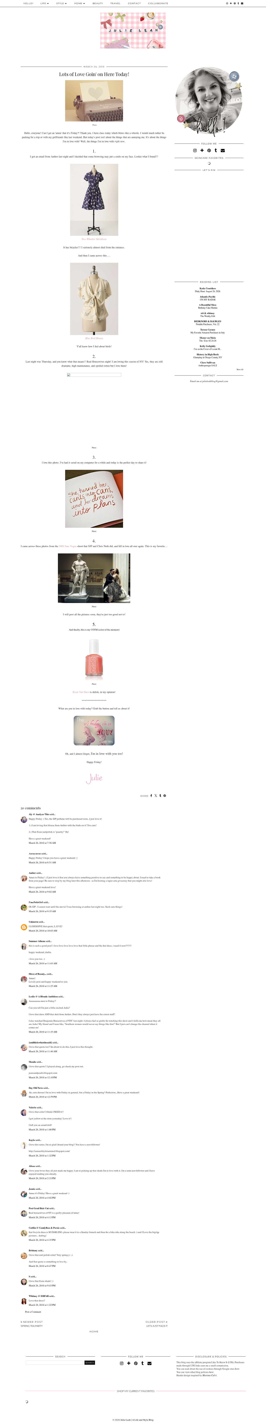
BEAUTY (98, 3)
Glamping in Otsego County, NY (207, 357)
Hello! (28, 3)
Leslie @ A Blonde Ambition (43, 996)
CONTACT (134, 3)
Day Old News (36, 1087)
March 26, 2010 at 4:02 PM (42, 1197)
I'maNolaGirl (36, 902)
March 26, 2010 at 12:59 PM (43, 1096)
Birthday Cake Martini (207, 307)
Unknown (33, 921)
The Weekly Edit (207, 316)
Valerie (32, 1107)
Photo (94, 531)
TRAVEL (115, 3)
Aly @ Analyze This (39, 814)
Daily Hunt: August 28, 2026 (207, 291)
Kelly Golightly (208, 346)
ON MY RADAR (208, 299)
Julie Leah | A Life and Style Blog (137, 1419)
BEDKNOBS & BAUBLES (207, 321)
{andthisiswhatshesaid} (40, 1042)
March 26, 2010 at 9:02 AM (42, 891)
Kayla (32, 1140)
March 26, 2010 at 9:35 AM (42, 911)
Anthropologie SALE (207, 365)
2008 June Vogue (68, 546)
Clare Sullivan (207, 362)
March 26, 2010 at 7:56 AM (42, 842)
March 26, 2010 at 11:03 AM (43, 963)
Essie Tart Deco (81, 692)
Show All (240, 369)
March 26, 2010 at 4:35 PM (42, 1239)
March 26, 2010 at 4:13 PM (42, 1217)
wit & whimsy (208, 313)
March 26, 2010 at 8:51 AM (42, 862)
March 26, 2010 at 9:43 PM (42, 1285)
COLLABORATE (158, 3)
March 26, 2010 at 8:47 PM (42, 1266)
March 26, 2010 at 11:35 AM (43, 1031)
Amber (32, 872)
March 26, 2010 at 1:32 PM (42, 1155)
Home (94, 1331)
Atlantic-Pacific (208, 296)
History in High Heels (208, 354)
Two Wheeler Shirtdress (94, 239)
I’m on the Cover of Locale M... (207, 348)
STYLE (60, 3)
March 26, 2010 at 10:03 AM (43, 930)
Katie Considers (208, 288)
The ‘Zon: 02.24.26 (207, 340)
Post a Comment (33, 1311)
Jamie (32, 1188)
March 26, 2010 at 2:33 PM (42, 1178)
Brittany (33, 1250)
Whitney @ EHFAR (39, 1296)
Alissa (32, 1166)
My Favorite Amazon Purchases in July (208, 332)
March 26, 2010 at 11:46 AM (43, 1051)
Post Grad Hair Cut (39, 1208)
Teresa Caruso (207, 329)
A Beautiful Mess (207, 304)
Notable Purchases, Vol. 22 (207, 324)
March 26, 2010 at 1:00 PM (42, 1129)
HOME (78, 3)
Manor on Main (208, 337)
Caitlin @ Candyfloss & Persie (44, 1227)
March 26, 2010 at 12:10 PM (43, 1077)
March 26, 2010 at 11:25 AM (43, 986)
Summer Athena (37, 941)
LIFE (43, 3)
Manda (32, 1061)
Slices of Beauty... (37, 973)
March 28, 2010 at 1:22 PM (42, 1304)
